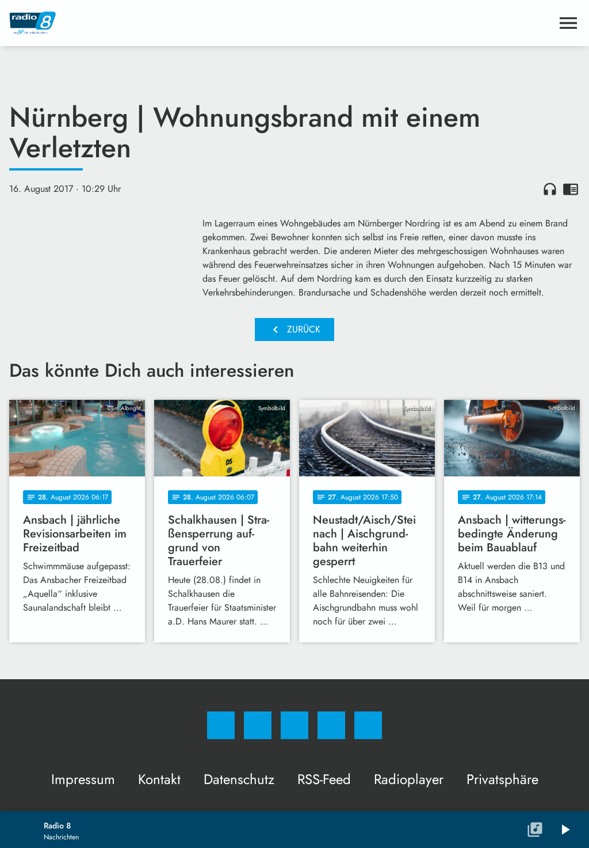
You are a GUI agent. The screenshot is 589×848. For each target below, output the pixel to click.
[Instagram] (257, 725)
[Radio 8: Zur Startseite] (280, 23)
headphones (550, 189)
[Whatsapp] (294, 725)
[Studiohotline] (331, 725)
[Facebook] (221, 725)
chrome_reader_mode (571, 189)
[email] (368, 725)
